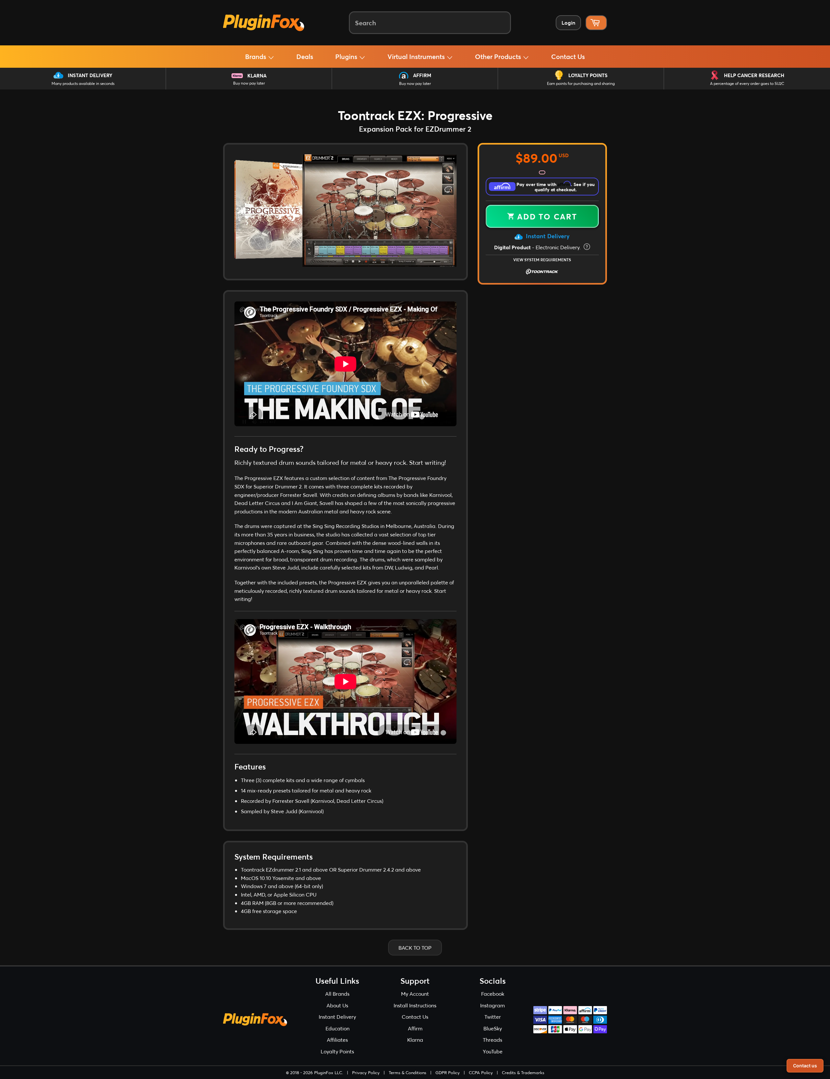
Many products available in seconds (83, 83)
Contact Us (568, 56)
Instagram (492, 1005)
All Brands (337, 993)
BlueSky (492, 1028)
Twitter (492, 1016)
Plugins (347, 56)
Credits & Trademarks (523, 1072)
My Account (415, 993)
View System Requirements (542, 259)
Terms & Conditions (407, 1072)
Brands (256, 56)
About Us (337, 1005)
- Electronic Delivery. (538, 247)
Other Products (499, 56)
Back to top (415, 947)
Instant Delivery (90, 75)
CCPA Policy (481, 1072)
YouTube (493, 1051)
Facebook (492, 993)
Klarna (257, 75)
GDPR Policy (447, 1072)
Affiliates (337, 1039)
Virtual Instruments (416, 56)
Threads (492, 1039)
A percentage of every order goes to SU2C (747, 83)
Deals (304, 56)
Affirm (422, 75)
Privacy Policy (366, 1072)
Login (568, 22)
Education (338, 1028)
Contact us (805, 1065)
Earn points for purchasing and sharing (581, 83)
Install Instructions (415, 1005)
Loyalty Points (588, 75)
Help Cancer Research (754, 75)
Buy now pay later (249, 83)
